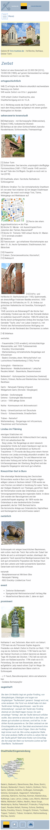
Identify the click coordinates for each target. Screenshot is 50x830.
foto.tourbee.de (17, 51)
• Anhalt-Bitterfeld (35, 6)
